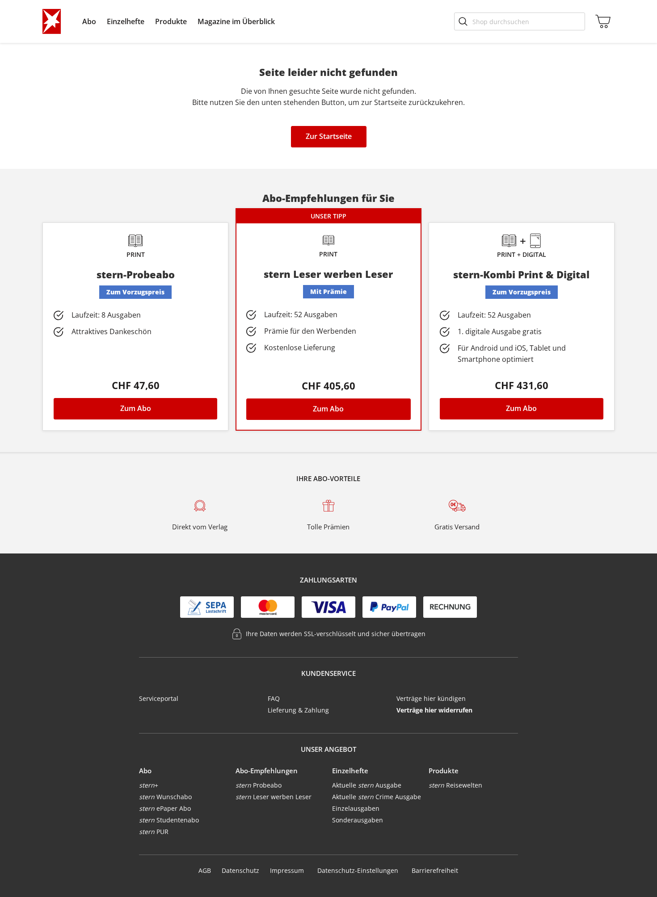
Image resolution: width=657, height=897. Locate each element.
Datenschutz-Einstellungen (357, 871)
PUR (153, 831)
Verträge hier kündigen (431, 698)
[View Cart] (601, 21)
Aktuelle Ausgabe (366, 785)
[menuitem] (89, 21)
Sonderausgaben (357, 820)
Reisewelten (455, 785)
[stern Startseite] (51, 21)
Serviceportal (158, 698)
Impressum (287, 870)
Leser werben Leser (274, 796)
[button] (89, 21)
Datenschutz (240, 870)
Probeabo (259, 785)
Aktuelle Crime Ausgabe (376, 796)
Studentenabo (169, 820)
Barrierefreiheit (435, 870)
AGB (204, 870)
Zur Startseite (329, 136)
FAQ (274, 698)
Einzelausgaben (355, 808)
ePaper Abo (165, 808)
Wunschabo (165, 796)
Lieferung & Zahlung (298, 710)
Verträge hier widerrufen (434, 710)
